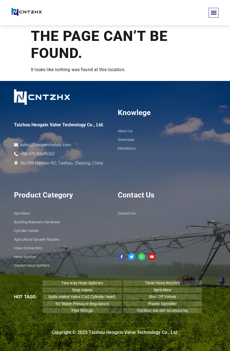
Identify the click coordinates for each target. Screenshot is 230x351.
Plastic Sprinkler (162, 303)
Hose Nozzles (25, 257)
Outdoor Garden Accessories (162, 310)
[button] (214, 13)
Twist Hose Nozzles (162, 283)
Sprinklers (22, 213)
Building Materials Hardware (37, 222)
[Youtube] (152, 256)
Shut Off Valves (162, 296)
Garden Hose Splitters (32, 265)
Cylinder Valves (26, 231)
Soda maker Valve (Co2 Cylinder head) (82, 296)
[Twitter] (131, 256)
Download (126, 140)
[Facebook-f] (121, 256)
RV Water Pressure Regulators (82, 303)
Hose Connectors (28, 248)
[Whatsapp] (141, 256)
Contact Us (127, 213)
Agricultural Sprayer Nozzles (36, 239)
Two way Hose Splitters (82, 283)
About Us (125, 131)
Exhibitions (126, 148)
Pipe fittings (82, 310)
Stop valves (82, 290)
